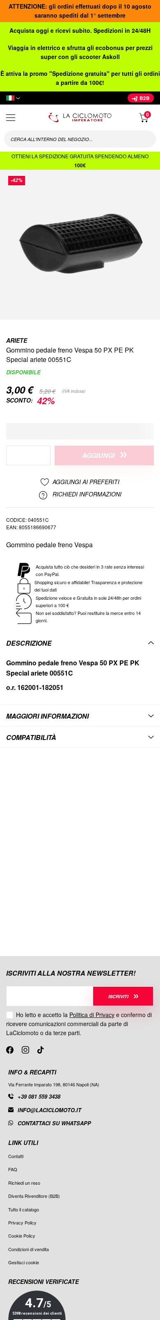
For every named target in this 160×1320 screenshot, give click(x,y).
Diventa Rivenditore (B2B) (34, 1196)
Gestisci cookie (23, 1262)
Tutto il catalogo (23, 1209)
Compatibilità (31, 737)
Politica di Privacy (91, 1014)
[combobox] (80, 139)
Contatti (15, 1156)
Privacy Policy (22, 1222)
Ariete (16, 340)
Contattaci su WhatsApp (54, 1123)
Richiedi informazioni (86, 494)
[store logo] (80, 117)
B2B (144, 98)
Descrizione (29, 643)
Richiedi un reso (24, 1182)
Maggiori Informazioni (47, 716)
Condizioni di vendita (28, 1249)
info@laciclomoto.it (49, 1110)
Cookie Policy (21, 1235)
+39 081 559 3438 (39, 1096)
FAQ (12, 1169)
